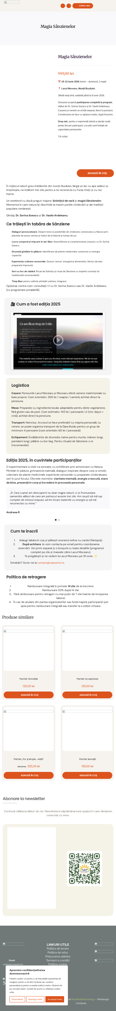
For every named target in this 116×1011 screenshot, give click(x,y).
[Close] (65, 968)
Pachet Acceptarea (87, 679)
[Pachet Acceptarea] (87, 649)
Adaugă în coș (97, 173)
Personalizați (17, 999)
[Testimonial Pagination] (56, 520)
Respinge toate (35, 999)
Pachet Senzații (87, 759)
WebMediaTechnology (83, 999)
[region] (37, 985)
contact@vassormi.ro (50, 562)
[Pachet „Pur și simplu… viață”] (29, 729)
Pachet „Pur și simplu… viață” (29, 759)
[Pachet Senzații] (87, 729)
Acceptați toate (55, 999)
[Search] (63, 5)
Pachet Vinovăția (29, 679)
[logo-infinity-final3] (12, 2)
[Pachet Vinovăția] (29, 649)
